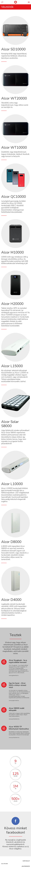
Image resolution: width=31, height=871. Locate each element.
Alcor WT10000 (14, 147)
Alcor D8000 (11, 541)
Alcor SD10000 (13, 49)
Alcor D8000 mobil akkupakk (16, 709)
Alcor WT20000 (14, 98)
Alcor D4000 (11, 599)
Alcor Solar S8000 (10, 423)
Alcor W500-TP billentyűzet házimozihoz (19, 728)
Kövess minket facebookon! (15, 830)
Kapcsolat (26, 861)
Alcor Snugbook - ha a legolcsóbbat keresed (18, 661)
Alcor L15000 (12, 366)
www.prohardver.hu (14, 719)
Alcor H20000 (12, 303)
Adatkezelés (26, 866)
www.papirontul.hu (14, 700)
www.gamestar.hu (14, 675)
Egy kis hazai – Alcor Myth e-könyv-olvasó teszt (17, 685)
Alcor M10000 (12, 252)
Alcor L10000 (12, 484)
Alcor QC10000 (13, 196)
